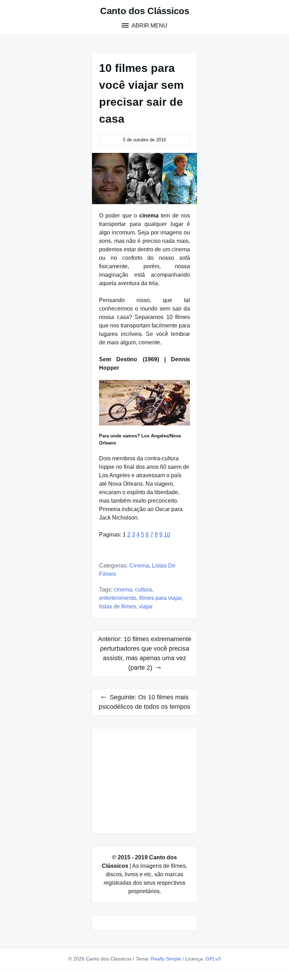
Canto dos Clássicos (144, 11)
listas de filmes (117, 606)
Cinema (139, 566)
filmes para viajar (160, 598)
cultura (143, 590)
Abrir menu (148, 26)
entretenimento (117, 598)
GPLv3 (213, 959)
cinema (123, 590)
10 (167, 535)
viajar (146, 606)
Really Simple (166, 959)
